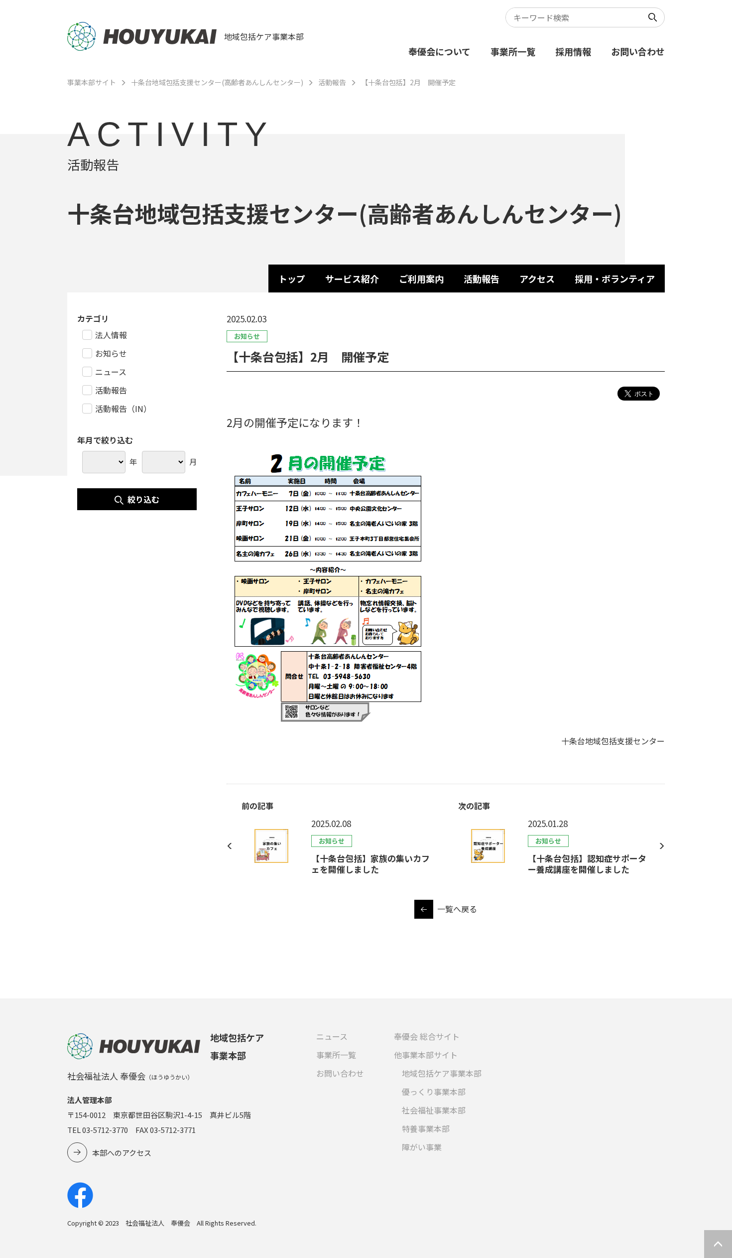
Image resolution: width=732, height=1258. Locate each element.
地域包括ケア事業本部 (442, 1073)
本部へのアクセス (121, 1152)
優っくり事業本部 (434, 1092)
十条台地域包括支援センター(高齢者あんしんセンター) (217, 82)
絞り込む (143, 499)
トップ (291, 278)
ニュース (332, 1036)
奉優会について (439, 51)
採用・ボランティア (615, 278)
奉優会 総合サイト (427, 1036)
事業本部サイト (91, 82)
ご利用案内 (421, 278)
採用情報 (573, 51)
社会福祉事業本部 (434, 1110)
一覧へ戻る (457, 909)
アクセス (537, 278)
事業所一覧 (512, 51)
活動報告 (332, 82)
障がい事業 (422, 1147)
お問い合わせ (638, 51)
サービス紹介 (352, 278)
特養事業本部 (426, 1128)
